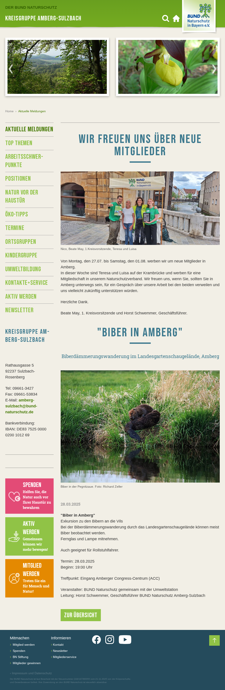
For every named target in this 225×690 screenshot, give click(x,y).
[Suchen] (165, 18)
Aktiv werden (21, 297)
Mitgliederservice (64, 657)
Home (9, 111)
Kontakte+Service (26, 283)
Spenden (18, 651)
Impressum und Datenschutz (31, 673)
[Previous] (11, 68)
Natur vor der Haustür (21, 197)
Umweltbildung (23, 269)
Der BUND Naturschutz (31, 7)
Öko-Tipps (16, 214)
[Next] (214, 68)
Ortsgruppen (20, 242)
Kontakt (58, 644)
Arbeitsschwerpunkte (24, 161)
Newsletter (19, 310)
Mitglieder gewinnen (26, 663)
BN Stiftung (20, 657)
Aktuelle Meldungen (29, 129)
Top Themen (19, 143)
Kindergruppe (21, 255)
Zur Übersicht (80, 615)
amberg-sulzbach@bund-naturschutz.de (21, 406)
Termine (14, 228)
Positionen (18, 179)
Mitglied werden (23, 644)
